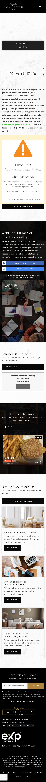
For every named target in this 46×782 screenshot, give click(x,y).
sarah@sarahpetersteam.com (20, 725)
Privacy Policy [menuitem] (7, 773)
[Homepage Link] (14, 6)
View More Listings (23, 207)
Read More (12, 548)
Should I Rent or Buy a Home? (20, 532)
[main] (23, 340)
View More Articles (23, 501)
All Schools (11, 367)
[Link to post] (23, 517)
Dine (10, 427)
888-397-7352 (21, 722)
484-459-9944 (21, 719)
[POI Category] (11, 73)
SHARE (39, 437)
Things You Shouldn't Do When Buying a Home (16, 635)
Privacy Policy (6, 698)
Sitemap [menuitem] (16, 773)
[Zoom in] (43, 68)
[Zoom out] (43, 71)
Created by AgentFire (23, 777)
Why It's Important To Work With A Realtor (15, 583)
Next (42, 450)
